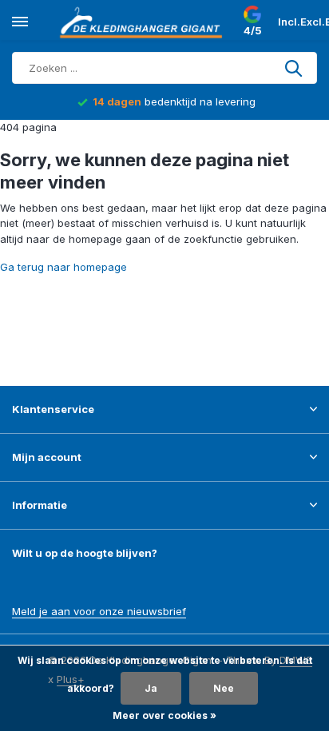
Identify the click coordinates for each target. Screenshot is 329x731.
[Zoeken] (294, 68)
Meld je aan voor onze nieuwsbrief (99, 611)
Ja (151, 688)
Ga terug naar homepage (63, 266)
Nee (223, 688)
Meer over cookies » (164, 715)
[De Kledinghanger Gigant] (144, 22)
